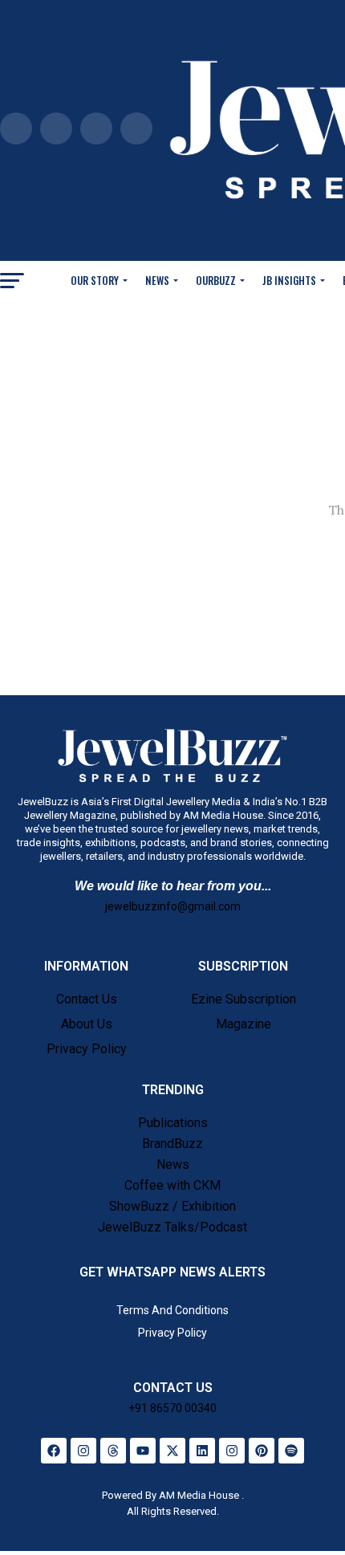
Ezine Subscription (243, 999)
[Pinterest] (261, 1450)
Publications (173, 1122)
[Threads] (113, 1450)
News (157, 280)
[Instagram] (83, 1450)
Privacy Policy (87, 1048)
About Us (86, 1024)
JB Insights (289, 280)
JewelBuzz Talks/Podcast (172, 1227)
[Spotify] (291, 1450)
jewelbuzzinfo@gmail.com (173, 906)
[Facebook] (54, 1450)
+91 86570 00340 (172, 1408)
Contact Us (86, 999)
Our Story (95, 280)
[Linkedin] (202, 1450)
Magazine (243, 1024)
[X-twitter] (172, 1450)
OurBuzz (216, 280)
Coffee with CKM (172, 1185)
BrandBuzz (172, 1143)
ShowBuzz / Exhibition (172, 1206)
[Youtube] (143, 1450)
